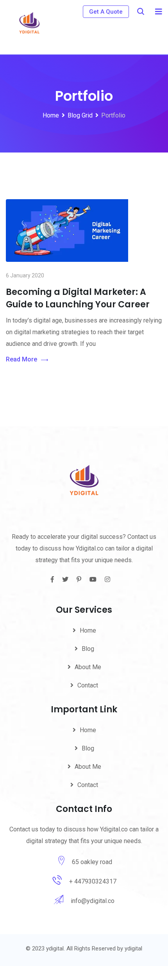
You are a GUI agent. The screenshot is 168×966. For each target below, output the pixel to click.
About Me (88, 667)
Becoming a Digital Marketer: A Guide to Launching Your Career (78, 298)
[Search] (140, 11)
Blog (88, 648)
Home (88, 630)
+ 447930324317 (92, 881)
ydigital (133, 948)
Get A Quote (106, 11)
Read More (21, 359)
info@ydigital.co (92, 901)
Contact (87, 685)
